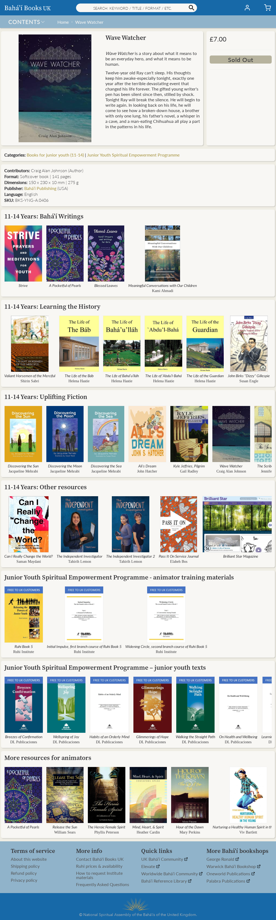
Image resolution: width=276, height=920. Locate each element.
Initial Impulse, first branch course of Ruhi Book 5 (84, 646)
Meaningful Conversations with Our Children (162, 285)
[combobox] (136, 8)
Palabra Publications (226, 881)
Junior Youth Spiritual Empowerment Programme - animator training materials (119, 577)
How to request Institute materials (99, 875)
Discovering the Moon (65, 466)
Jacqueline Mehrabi (23, 471)
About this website (29, 859)
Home (63, 22)
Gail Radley (189, 471)
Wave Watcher (89, 22)
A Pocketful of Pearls (65, 285)
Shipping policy (25, 866)
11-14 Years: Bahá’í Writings (44, 216)
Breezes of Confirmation (23, 736)
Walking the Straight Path (195, 736)
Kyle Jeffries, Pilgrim (189, 466)
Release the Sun (65, 827)
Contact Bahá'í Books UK (100, 859)
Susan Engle (248, 381)
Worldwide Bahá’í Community (170, 874)
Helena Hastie (78, 381)
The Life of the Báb (79, 375)
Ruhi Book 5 (24, 646)
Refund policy (24, 873)
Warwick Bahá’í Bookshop (231, 866)
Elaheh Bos (178, 562)
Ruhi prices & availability (99, 866)
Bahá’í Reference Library (164, 881)
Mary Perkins (190, 832)
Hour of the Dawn (189, 827)
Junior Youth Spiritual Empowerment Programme (133, 155)
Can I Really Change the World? (28, 556)
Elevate (148, 866)
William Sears (64, 832)
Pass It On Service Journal (179, 556)
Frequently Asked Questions (102, 884)
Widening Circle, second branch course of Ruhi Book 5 (166, 646)
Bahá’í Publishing (40, 188)
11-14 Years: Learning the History (52, 306)
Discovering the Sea (106, 466)
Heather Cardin (148, 832)
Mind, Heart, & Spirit (148, 827)
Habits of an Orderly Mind (109, 736)
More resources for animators (47, 757)
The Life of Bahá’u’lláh (122, 375)
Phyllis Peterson (106, 832)
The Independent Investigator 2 (130, 556)
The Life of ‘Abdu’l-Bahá (163, 375)
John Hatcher (147, 471)
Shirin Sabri (29, 381)
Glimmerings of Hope (152, 736)
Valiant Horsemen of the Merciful (29, 375)
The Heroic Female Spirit (106, 827)
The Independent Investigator (79, 556)
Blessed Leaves (106, 285)
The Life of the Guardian (205, 375)
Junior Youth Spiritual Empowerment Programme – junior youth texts (105, 667)
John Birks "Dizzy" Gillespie (249, 375)
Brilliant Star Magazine (240, 556)
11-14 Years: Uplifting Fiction (45, 396)
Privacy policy (24, 880)
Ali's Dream (147, 466)
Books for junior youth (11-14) (55, 155)
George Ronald (220, 859)
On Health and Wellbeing (238, 736)
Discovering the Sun (23, 466)
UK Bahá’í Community (162, 859)
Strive (23, 285)
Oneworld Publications (228, 874)
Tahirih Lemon (79, 562)
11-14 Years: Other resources (45, 486)
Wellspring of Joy (66, 736)
